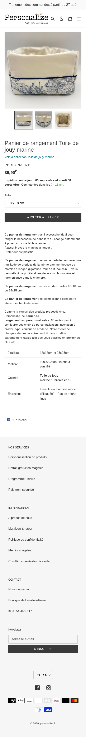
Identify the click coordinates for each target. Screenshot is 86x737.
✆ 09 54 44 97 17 (20, 611)
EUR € (42, 675)
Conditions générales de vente (28, 561)
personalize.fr (48, 723)
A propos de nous (20, 518)
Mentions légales (19, 550)
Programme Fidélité (21, 479)
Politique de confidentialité (25, 539)
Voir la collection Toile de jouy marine (29, 157)
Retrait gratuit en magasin (25, 468)
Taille (8, 195)
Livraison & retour (20, 528)
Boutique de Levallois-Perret (27, 600)
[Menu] (79, 18)
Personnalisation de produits (27, 457)
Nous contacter (18, 589)
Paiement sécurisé (21, 489)
